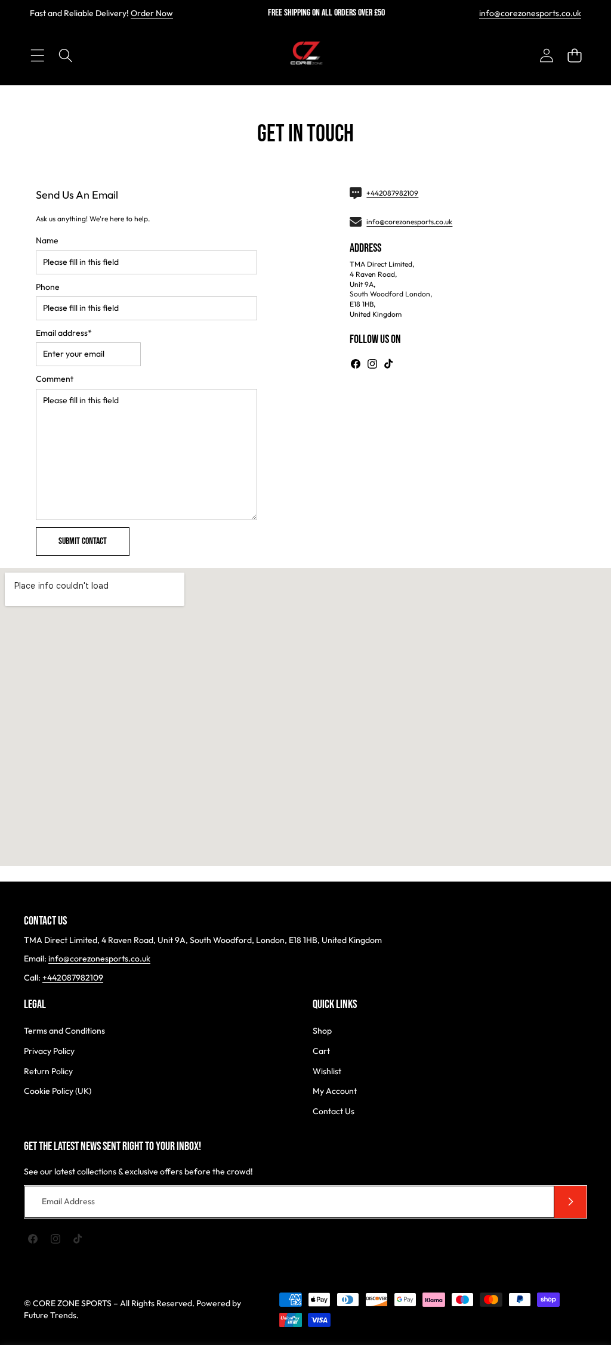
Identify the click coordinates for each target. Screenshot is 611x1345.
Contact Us (333, 1111)
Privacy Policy (49, 1051)
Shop (322, 1030)
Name (47, 240)
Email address (64, 332)
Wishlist (327, 1071)
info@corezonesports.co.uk (530, 13)
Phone (48, 287)
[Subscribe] (570, 1202)
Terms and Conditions (64, 1030)
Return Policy (48, 1071)
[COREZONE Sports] (305, 55)
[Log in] (546, 55)
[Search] (65, 55)
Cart (321, 1051)
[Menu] (37, 55)
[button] (574, 55)
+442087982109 (392, 192)
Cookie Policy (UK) (57, 1091)
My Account (335, 1091)
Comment (54, 378)
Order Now (152, 13)
